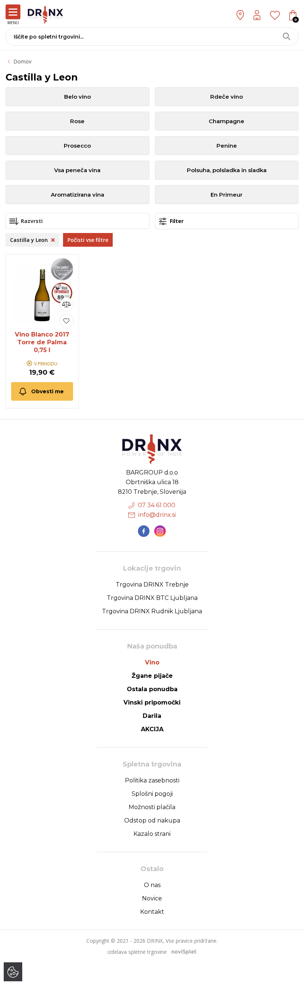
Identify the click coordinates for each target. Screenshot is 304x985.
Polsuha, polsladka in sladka (227, 170)
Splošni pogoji (152, 793)
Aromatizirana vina (77, 194)
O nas (152, 885)
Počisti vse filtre (87, 239)
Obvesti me (47, 391)
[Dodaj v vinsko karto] (66, 321)
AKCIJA (152, 729)
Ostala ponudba (152, 689)
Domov (22, 61)
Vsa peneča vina (77, 170)
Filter (176, 220)
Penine (227, 145)
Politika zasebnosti (152, 780)
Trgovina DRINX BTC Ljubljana (152, 597)
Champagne (226, 121)
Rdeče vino (226, 96)
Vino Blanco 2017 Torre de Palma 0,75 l (42, 342)
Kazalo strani (152, 833)
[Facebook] (144, 531)
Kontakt (152, 911)
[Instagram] (160, 531)
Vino (152, 662)
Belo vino (77, 96)
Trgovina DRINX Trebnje (152, 584)
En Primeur (226, 194)
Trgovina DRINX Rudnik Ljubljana (152, 611)
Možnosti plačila (152, 807)
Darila (152, 715)
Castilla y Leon (29, 239)
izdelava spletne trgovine (137, 951)
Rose (77, 121)
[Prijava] (257, 15)
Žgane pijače (152, 675)
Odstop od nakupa (152, 820)
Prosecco (77, 145)
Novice (152, 898)
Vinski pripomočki (152, 702)
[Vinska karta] (275, 15)
